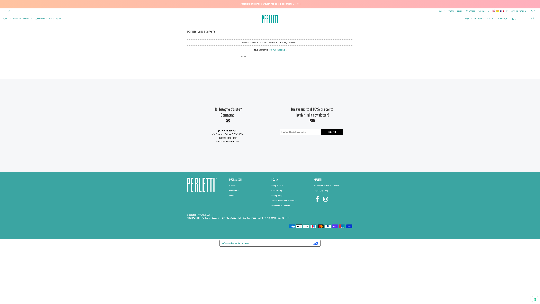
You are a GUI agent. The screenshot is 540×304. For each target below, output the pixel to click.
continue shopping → (278, 50)
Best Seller (470, 18)
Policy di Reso (277, 186)
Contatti (232, 196)
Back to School (499, 18)
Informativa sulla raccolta (235, 243)
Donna (6, 18)
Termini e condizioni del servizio (283, 201)
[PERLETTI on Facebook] (5, 11)
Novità (481, 18)
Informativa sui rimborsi (280, 206)
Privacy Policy (276, 196)
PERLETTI (197, 215)
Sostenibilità (234, 191)
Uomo (15, 18)
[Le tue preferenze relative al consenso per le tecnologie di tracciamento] (535, 299)
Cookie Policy (276, 191)
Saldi (488, 18)
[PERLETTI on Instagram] (9, 11)
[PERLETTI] (270, 19)
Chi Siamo (53, 18)
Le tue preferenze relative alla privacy (282, 243)
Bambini (26, 18)
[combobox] (523, 19)
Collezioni (40, 18)
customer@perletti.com (227, 141)
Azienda (232, 186)
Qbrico (211, 215)
